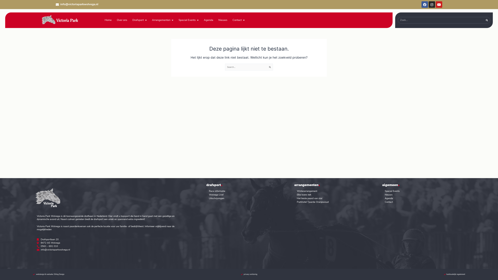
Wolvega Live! (216, 195)
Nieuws (222, 20)
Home (108, 20)
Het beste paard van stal (309, 198)
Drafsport (138, 20)
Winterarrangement (307, 191)
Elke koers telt (304, 195)
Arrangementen (161, 20)
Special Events (187, 20)
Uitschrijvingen (216, 198)
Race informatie (217, 191)
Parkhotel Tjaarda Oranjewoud (313, 202)
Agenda (208, 20)
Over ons (122, 20)
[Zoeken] (487, 20)
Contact (237, 20)
